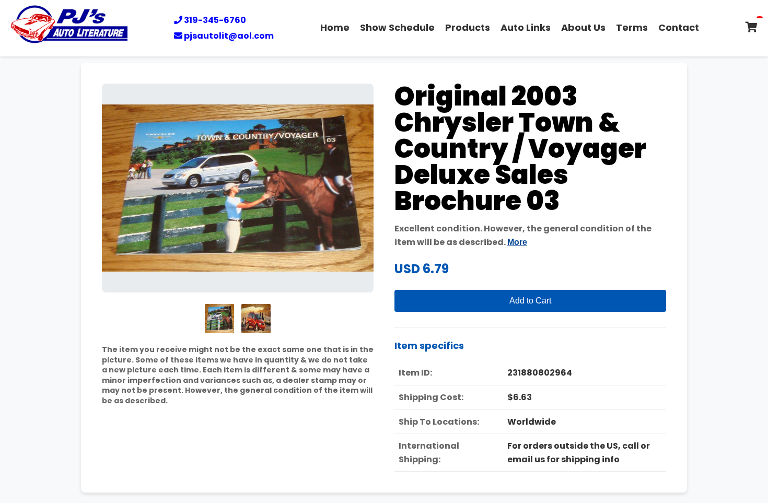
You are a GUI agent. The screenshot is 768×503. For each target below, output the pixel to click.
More (517, 242)
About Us (583, 27)
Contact (678, 27)
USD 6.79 (421, 268)
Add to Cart (530, 300)
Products (467, 27)
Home (335, 27)
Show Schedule (397, 27)
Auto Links (526, 27)
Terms (632, 27)
